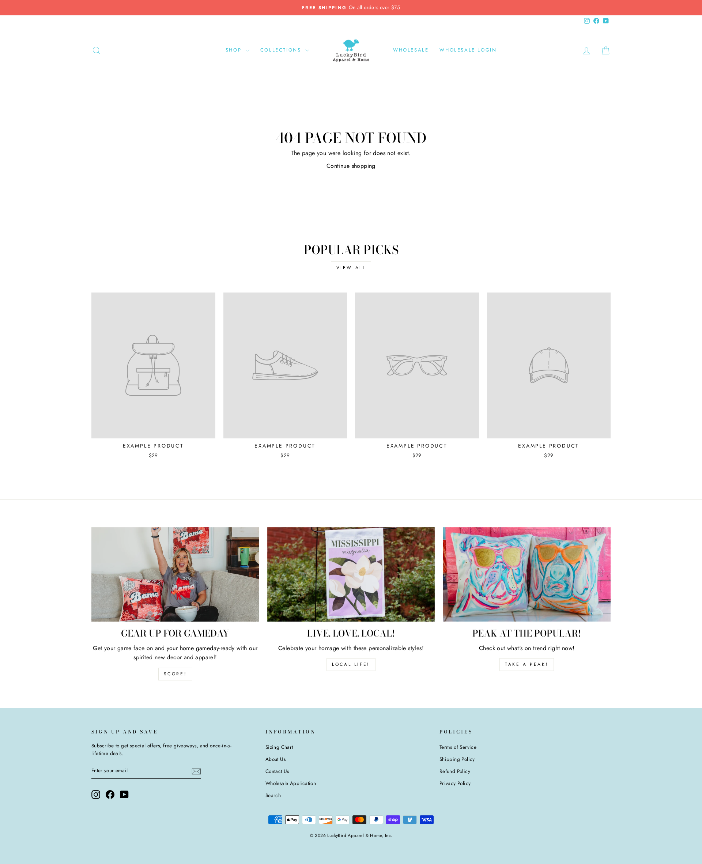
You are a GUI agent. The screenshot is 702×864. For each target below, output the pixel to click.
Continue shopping (351, 166)
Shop (235, 49)
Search (273, 795)
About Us (275, 759)
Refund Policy (454, 771)
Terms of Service (457, 747)
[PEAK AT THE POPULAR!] (527, 574)
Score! (175, 674)
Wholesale (411, 49)
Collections (281, 49)
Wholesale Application (290, 783)
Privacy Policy (455, 783)
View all (351, 267)
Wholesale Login (468, 49)
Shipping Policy (457, 759)
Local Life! (351, 664)
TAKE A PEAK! (526, 664)
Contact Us (277, 771)
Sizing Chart (279, 747)
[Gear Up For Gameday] (175, 574)
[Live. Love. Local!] (351, 574)
